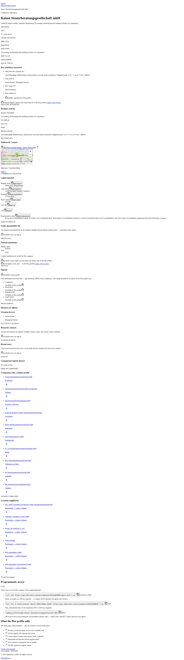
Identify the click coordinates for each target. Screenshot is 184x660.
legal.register (18, 183)
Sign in (3, 6)
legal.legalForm (16, 189)
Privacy (8, 658)
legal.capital (16, 200)
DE (2, 4)
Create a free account (53, 103)
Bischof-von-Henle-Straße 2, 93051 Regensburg (19, 147)
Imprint (3, 658)
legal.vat (12, 205)
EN (4, 4)
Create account (11, 6)
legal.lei (9, 210)
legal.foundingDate (16, 194)
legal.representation (24, 216)
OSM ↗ (3, 172)
